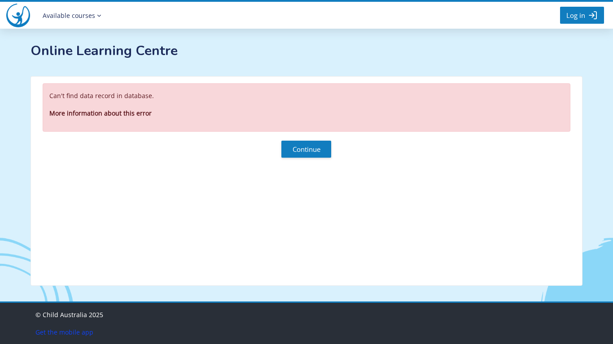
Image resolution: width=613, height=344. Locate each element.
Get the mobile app (64, 332)
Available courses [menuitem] (69, 15)
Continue (306, 149)
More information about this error (100, 113)
